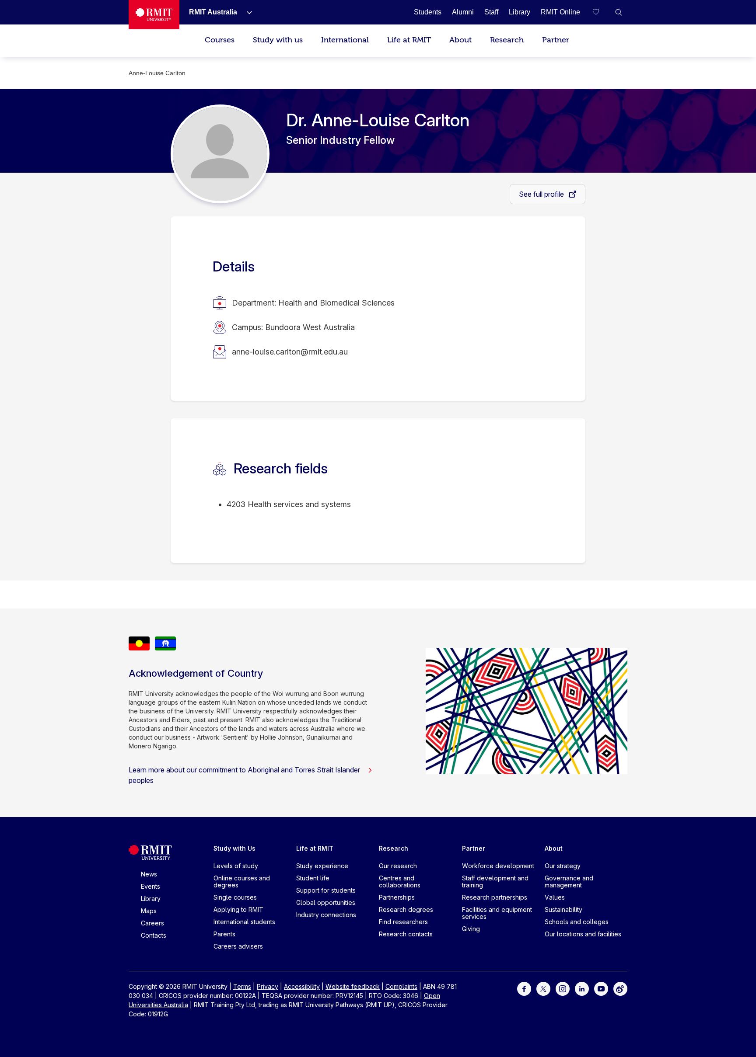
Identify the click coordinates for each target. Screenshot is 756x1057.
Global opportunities (325, 902)
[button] (618, 12)
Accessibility (302, 986)
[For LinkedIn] (582, 988)
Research (507, 40)
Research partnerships (494, 897)
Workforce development (498, 865)
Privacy (267, 986)
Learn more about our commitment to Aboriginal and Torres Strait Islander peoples (244, 775)
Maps (149, 910)
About (460, 40)
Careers (152, 923)
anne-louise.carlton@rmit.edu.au (290, 351)
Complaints (401, 986)
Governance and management (569, 881)
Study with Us (235, 848)
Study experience (322, 865)
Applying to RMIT (238, 909)
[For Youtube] (601, 988)
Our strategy (563, 865)
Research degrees (406, 909)
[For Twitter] (543, 988)
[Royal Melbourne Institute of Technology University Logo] (154, 14)
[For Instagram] (563, 988)
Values (555, 897)
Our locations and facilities (583, 934)
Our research (398, 865)
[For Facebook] (524, 988)
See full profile (542, 194)
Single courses (235, 897)
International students (244, 921)
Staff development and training (495, 881)
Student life (312, 878)
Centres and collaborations (399, 881)
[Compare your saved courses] (601, 12)
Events (150, 886)
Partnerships (397, 897)
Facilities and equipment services (497, 913)
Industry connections (326, 914)
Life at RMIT (409, 40)
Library (151, 898)
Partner (555, 40)
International (345, 40)
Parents (224, 934)
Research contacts (406, 934)
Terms (242, 986)
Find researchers (403, 921)
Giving (471, 928)
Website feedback (353, 986)
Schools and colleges (577, 921)
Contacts (153, 935)
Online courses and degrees (242, 881)
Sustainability (563, 909)
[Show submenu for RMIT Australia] (246, 12)
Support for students (326, 890)
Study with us (278, 40)
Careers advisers (238, 946)
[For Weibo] (620, 988)
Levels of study (236, 865)
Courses (219, 40)
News (149, 874)
